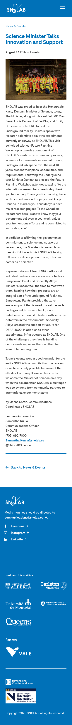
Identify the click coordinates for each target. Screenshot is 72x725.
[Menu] (62, 8)
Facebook (17, 526)
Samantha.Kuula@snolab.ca (25, 440)
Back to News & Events (27, 467)
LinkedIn (17, 539)
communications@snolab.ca (24, 517)
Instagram (18, 533)
